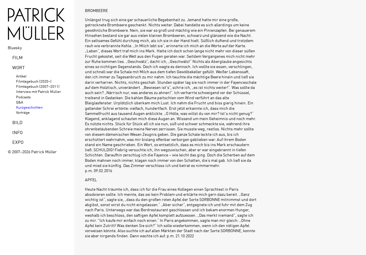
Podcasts (23, 96)
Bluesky (15, 47)
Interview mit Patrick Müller (38, 91)
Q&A (19, 102)
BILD (17, 122)
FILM (17, 57)
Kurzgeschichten (29, 107)
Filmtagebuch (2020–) (33, 81)
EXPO (17, 141)
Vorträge (23, 112)
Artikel (21, 76)
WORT (18, 67)
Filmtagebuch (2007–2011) (37, 86)
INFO (17, 132)
